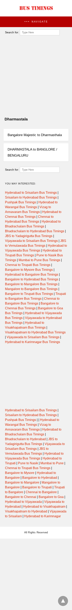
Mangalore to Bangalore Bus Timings (31, 289)
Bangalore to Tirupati (37, 487)
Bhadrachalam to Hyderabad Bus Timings (34, 231)
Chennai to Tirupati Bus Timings (27, 265)
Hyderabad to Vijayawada (23, 501)
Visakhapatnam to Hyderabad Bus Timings (35, 332)
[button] (36, 21)
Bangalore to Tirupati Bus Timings (29, 293)
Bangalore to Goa (51, 497)
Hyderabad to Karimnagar (42, 516)
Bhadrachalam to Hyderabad (25, 439)
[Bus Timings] (36, 11)
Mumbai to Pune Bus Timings (39, 260)
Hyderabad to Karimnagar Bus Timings (32, 342)
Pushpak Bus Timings (20, 202)
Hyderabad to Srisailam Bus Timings (31, 192)
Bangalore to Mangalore (22, 482)
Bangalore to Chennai (20, 497)
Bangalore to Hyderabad (39, 477)
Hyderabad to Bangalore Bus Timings (31, 274)
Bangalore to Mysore (19, 473)
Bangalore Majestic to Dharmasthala (35, 135)
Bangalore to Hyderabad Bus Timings (31, 279)
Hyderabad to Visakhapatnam (44, 506)
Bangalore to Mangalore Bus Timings (31, 284)
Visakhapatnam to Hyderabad (26, 511)
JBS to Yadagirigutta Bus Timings (28, 236)
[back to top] (63, 601)
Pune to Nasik (28, 463)
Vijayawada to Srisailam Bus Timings (31, 240)
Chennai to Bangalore (41, 492)
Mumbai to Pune (52, 463)
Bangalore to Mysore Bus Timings (29, 269)
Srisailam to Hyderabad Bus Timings (31, 197)
